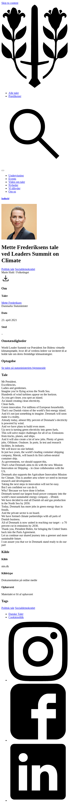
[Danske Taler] (34, 86)
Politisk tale (7, 269)
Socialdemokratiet (25, 269)
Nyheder (13, 185)
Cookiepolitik (16, 617)
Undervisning (16, 175)
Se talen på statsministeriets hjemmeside (23, 367)
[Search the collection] (34, 166)
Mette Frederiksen (11, 302)
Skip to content (9, 2)
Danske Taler (15, 613)
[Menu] (2, 170)
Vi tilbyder (14, 188)
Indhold (5, 198)
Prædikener (14, 96)
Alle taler (13, 92)
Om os (12, 191)
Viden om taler (16, 181)
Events (12, 178)
